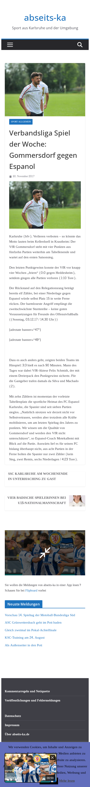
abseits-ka (45, 17)
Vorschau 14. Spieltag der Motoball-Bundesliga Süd (40, 615)
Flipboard (31, 590)
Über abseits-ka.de (17, 734)
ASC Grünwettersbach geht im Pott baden (33, 623)
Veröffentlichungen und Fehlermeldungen (32, 700)
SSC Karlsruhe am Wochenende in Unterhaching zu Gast (38, 476)
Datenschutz (13, 716)
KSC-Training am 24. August (25, 638)
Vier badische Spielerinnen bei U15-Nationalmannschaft (36, 500)
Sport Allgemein (21, 122)
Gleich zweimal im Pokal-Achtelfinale (31, 630)
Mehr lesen (67, 781)
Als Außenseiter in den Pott (23, 645)
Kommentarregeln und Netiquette (27, 691)
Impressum (12, 725)
